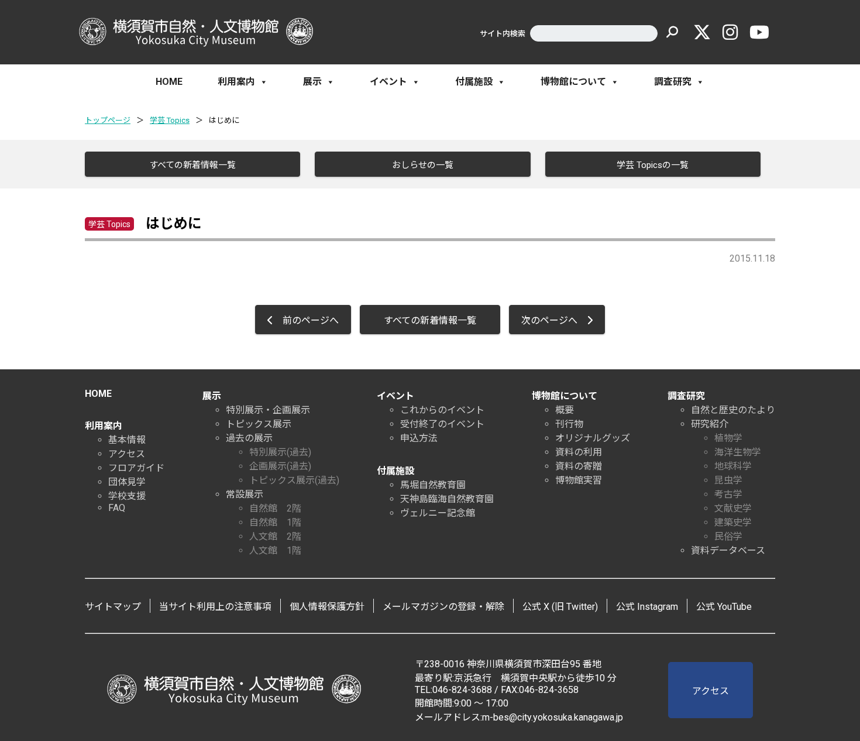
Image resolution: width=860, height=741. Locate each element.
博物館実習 (578, 480)
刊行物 (569, 424)
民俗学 (728, 536)
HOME (169, 81)
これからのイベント (442, 410)
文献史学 (733, 508)
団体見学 (127, 482)
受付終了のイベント (442, 424)
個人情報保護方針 (327, 606)
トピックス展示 (258, 424)
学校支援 (127, 496)
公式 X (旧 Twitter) (560, 606)
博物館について (573, 81)
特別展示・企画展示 (268, 410)
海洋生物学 (737, 452)
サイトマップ (113, 606)
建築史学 (733, 522)
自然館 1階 (275, 522)
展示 (312, 81)
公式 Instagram (647, 606)
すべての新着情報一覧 (192, 165)
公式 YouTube (724, 606)
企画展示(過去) (280, 466)
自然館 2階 (275, 508)
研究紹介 (709, 424)
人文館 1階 (275, 550)
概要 (564, 410)
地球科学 (733, 466)
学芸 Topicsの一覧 (653, 165)
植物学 (728, 438)
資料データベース (728, 550)
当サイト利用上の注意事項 (215, 606)
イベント (388, 81)
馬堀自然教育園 (433, 484)
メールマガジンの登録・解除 (443, 606)
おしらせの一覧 (422, 165)
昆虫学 (728, 480)
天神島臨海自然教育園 (447, 499)
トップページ (107, 120)
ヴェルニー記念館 (437, 513)
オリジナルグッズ (592, 438)
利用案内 (236, 81)
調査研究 (673, 81)
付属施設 (474, 81)
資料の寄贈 (578, 466)
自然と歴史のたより (733, 410)
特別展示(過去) (280, 452)
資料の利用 (578, 452)
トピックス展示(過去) (294, 480)
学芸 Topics (170, 120)
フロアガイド (136, 468)
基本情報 (127, 439)
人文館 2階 (275, 536)
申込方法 (419, 438)
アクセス (126, 453)
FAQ (116, 507)
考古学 (728, 494)
